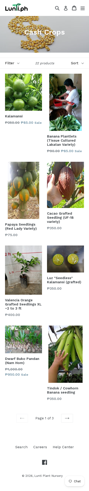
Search (21, 447)
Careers (40, 447)
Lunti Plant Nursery (48, 476)
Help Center (63, 447)
